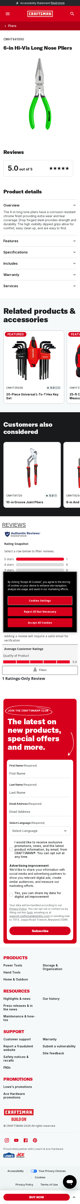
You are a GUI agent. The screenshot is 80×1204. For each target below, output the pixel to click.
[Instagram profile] (6, 1140)
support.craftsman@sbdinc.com (29, 916)
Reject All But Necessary (40, 611)
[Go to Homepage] (40, 13)
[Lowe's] (9, 1155)
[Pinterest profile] (35, 1140)
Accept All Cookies (40, 622)
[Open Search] (72, 14)
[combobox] (40, 830)
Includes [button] (10, 263)
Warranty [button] (11, 275)
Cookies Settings (40, 600)
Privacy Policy (18, 908)
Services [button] (10, 286)
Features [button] (10, 241)
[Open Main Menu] (7, 14)
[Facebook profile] (25, 1140)
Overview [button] (11, 205)
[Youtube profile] (16, 1140)
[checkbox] (11, 849)
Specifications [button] (15, 252)
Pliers (12, 26)
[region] (40, 371)
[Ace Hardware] (20, 1155)
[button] (40, 163)
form (30, 912)
